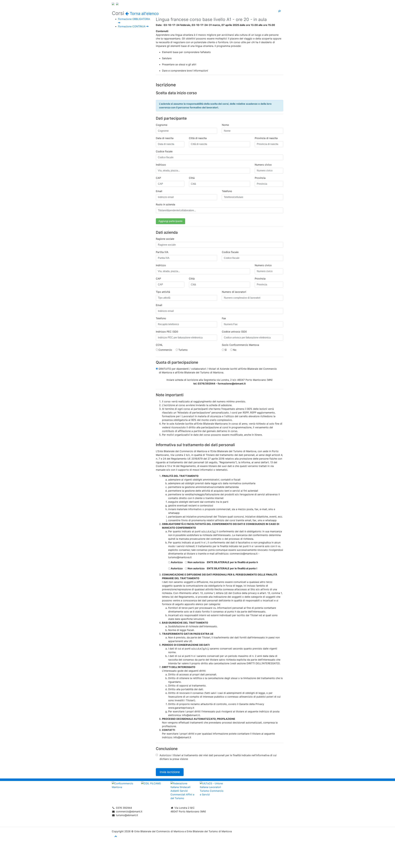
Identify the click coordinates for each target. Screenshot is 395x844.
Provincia (260, 177)
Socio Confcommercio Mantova (240, 344)
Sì (226, 349)
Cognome (161, 124)
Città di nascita (198, 138)
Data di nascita (164, 138)
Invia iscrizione (170, 772)
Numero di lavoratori (234, 291)
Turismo (183, 349)
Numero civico (263, 164)
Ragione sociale (165, 238)
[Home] (197, 3)
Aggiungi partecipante (170, 221)
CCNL (159, 344)
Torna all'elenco (144, 13)
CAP (158, 177)
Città (192, 177)
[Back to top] (116, 836)
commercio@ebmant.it (129, 811)
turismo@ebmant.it (127, 815)
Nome (225, 124)
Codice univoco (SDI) (234, 331)
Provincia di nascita (266, 138)
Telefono (227, 191)
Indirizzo (161, 164)
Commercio (165, 349)
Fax (224, 318)
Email (159, 191)
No (234, 349)
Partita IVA (162, 252)
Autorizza (177, 562)
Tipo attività (163, 291)
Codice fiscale (164, 151)
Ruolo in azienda (165, 204)
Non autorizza (196, 562)
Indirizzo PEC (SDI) (167, 331)
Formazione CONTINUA (132, 26)
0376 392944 (124, 807)
